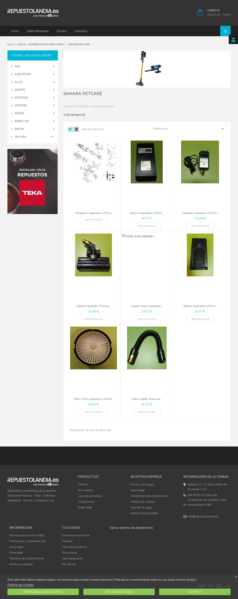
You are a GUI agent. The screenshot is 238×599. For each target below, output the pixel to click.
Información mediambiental (27, 541)
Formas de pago (141, 507)
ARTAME (21, 105)
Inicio (15, 31)
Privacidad (16, 552)
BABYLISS (22, 121)
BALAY (19, 129)
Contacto (80, 31)
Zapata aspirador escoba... (93, 306)
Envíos (61, 31)
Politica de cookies (143, 501)
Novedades (85, 490)
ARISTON (21, 97)
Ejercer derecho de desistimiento (131, 527)
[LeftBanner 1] (32, 181)
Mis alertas (69, 564)
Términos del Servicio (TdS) (26, 535)
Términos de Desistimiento (26, 558)
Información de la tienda (205, 476)
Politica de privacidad (144, 513)
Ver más (20, 136)
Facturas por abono (74, 547)
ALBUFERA (23, 74)
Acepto (195, 592)
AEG (18, 66)
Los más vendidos (89, 496)
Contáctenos (86, 501)
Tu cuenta (71, 527)
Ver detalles (94, 219)
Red (70, 129)
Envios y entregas (142, 484)
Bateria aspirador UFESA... (147, 213)
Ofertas (83, 484)
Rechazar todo (119, 592)
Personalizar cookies (43, 592)
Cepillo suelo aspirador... (147, 306)
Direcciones (69, 552)
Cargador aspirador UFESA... (200, 213)
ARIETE (20, 89)
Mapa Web (85, 507)
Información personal (75, 535)
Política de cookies (20, 585)
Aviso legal (137, 490)
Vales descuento (72, 558)
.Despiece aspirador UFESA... (93, 213)
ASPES (19, 113)
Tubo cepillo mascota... (147, 399)
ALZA (18, 82)
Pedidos (67, 541)
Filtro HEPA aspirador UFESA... (93, 399)
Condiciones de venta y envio (150, 496)
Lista (76, 129)
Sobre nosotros (38, 31)
